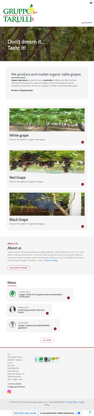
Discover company (19, 268)
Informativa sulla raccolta (25, 413)
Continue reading (50, 260)
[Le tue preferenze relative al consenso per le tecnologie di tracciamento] (90, 412)
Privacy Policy (72, 402)
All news (47, 340)
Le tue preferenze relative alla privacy (57, 413)
